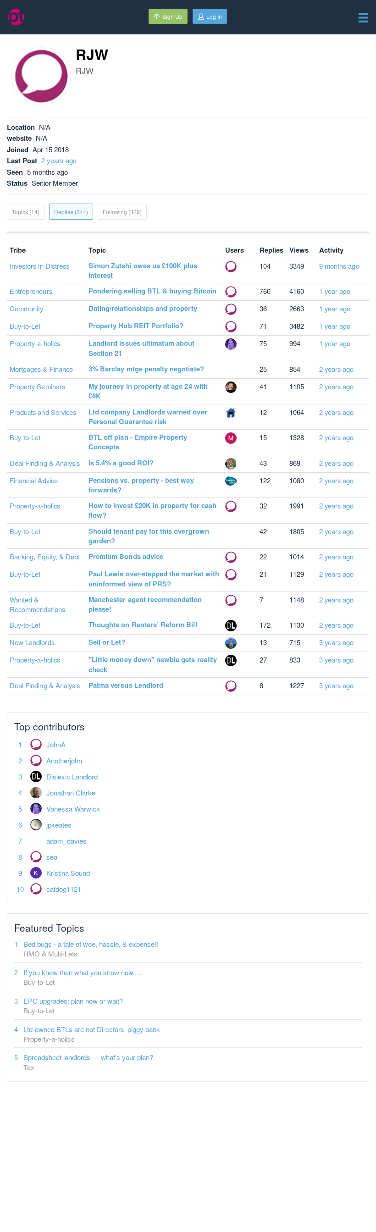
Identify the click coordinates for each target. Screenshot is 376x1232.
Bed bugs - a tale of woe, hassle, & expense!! (90, 944)
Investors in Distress (39, 266)
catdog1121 (63, 889)
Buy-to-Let (25, 326)
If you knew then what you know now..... (82, 972)
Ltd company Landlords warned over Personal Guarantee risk (147, 416)
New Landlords (32, 642)
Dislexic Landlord (72, 776)
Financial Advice (34, 480)
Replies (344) (71, 211)
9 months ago (339, 266)
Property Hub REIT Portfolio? (135, 325)
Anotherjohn (64, 760)
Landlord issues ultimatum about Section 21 (141, 348)
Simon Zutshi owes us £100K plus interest (143, 270)
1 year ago (335, 291)
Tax (28, 1067)
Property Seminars (37, 386)
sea (51, 857)
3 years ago (336, 642)
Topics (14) (25, 211)
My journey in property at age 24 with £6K (148, 391)
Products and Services (43, 412)
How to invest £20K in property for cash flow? (152, 510)
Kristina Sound (68, 873)
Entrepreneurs (31, 291)
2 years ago (59, 160)
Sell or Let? (107, 642)
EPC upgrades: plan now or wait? (73, 1000)
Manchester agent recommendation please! (145, 604)
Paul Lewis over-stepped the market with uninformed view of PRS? (153, 578)
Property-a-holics (35, 343)
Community (26, 308)
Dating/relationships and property (142, 308)
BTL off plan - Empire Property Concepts (138, 442)
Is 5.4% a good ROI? (121, 463)
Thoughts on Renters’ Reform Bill (142, 624)
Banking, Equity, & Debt (45, 556)
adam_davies (66, 840)
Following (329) (122, 211)
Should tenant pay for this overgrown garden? (148, 536)
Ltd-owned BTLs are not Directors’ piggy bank (91, 1029)
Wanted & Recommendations (37, 604)
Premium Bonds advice (125, 556)
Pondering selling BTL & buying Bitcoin (152, 291)
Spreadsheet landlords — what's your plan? (88, 1057)
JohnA (56, 744)
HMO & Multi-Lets (50, 953)
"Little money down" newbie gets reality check (152, 664)
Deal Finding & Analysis (45, 463)
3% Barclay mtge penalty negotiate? (146, 369)
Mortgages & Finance (41, 369)
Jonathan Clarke (70, 792)
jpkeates (59, 824)
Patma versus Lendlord (125, 685)
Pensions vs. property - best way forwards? (141, 485)
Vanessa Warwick (73, 808)
